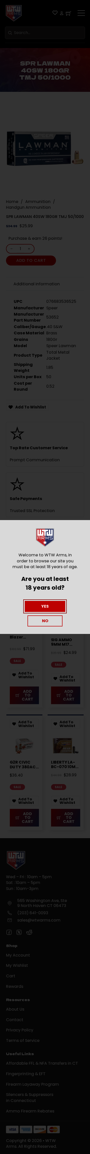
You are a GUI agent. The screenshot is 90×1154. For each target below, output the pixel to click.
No (45, 621)
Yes (45, 606)
